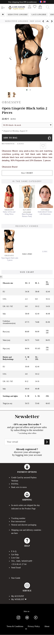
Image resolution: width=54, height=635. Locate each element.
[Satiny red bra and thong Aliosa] (9, 207)
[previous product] (43, 21)
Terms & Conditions (15, 626)
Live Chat (15, 558)
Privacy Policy (34, 626)
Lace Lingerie (39, 15)
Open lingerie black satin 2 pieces (9, 259)
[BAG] (40, 10)
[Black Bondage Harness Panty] (27, 207)
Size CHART (27, 173)
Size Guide (15, 578)
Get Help (15, 554)
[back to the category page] (47, 21)
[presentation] (11, 58)
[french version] (41, 2)
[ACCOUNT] (29, 9)
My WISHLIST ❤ (18, 599)
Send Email (16, 567)
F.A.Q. (14, 551)
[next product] (52, 21)
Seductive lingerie (16, 21)
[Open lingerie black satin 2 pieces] (9, 241)
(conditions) (31, 2)
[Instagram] (18, 620)
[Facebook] (36, 620)
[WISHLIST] (34, 9)
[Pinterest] (27, 620)
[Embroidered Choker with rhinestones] (45, 207)
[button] (47, 27)
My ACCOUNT (17, 596)
